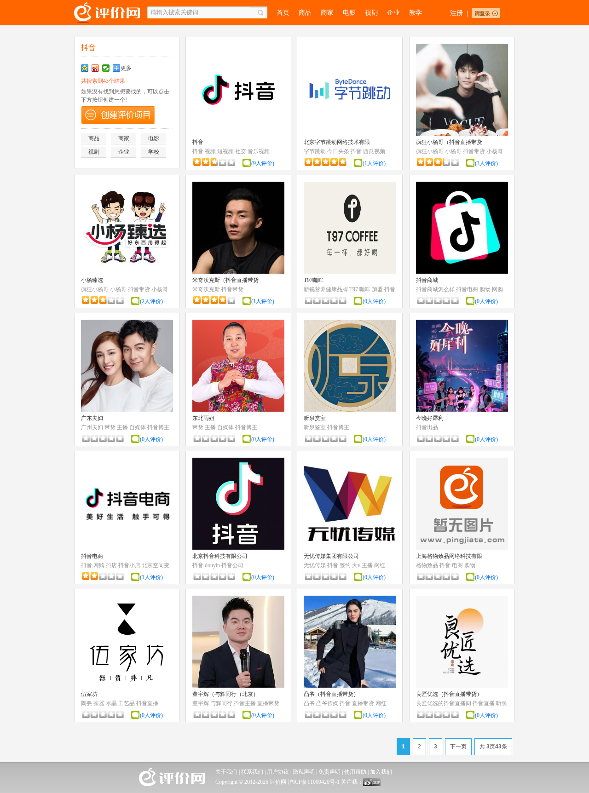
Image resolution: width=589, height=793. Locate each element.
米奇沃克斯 (206, 289)
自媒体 (137, 427)
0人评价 (374, 301)
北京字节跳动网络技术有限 (337, 142)
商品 (305, 12)
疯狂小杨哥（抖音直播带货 (449, 142)
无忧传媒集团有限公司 (331, 556)
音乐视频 (259, 151)
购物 (485, 289)
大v (356, 565)
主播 (122, 427)
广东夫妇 (92, 418)
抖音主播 (245, 703)
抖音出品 (427, 427)
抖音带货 (474, 151)
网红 (379, 565)
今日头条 (338, 151)
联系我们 (252, 772)
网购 (497, 289)
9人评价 (262, 163)
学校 (153, 152)
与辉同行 (221, 703)
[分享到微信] (106, 68)
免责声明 (329, 772)
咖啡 (364, 289)
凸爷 (309, 703)
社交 (240, 151)
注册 (456, 13)
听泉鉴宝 (315, 427)
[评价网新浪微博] (372, 784)
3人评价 (486, 163)
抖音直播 (147, 703)
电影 (349, 12)
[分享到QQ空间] (85, 68)
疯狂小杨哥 (430, 151)
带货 (109, 427)
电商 (457, 565)
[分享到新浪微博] (95, 68)
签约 (345, 565)
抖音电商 (467, 289)
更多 (126, 68)
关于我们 (226, 772)
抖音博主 (158, 427)
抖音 (197, 142)
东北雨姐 (203, 418)
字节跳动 (315, 151)
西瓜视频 (374, 151)
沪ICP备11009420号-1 (314, 782)
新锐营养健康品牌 (326, 289)
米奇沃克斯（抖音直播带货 (225, 280)
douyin (212, 565)
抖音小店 (129, 565)
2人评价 (151, 301)
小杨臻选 (92, 280)
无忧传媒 (315, 565)
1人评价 (374, 163)
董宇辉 (200, 703)
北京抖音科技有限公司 (220, 556)
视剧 (371, 12)
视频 (210, 151)
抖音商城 (427, 280)
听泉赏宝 (315, 418)
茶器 (98, 703)
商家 (327, 12)
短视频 (225, 151)
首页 (283, 12)
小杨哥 (453, 151)
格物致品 (427, 565)
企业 (393, 12)
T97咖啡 (313, 280)
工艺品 (126, 703)
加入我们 (381, 772)
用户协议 (278, 772)
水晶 (111, 703)
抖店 (111, 565)
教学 (415, 12)
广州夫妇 (92, 427)
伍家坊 (89, 694)
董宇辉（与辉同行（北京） (225, 694)
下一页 (458, 746)
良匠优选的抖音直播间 (443, 703)
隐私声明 (304, 772)
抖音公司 (232, 565)
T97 (353, 289)
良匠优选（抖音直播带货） (449, 694)
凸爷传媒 (327, 703)
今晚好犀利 (430, 418)
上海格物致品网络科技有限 (449, 556)
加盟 (377, 289)
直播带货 (268, 703)
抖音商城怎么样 (435, 289)
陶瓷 (86, 703)
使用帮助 (355, 772)
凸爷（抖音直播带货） (331, 694)
